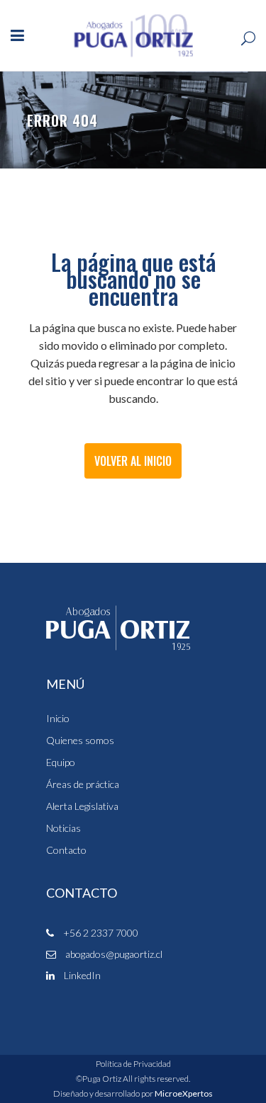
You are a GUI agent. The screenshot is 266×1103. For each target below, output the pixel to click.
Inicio (58, 719)
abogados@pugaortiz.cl (112, 954)
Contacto (66, 850)
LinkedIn (81, 975)
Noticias (63, 828)
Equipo (60, 762)
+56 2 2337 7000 (99, 933)
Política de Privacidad (133, 1063)
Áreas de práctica (82, 784)
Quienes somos (80, 740)
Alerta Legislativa (82, 806)
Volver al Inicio (133, 460)
